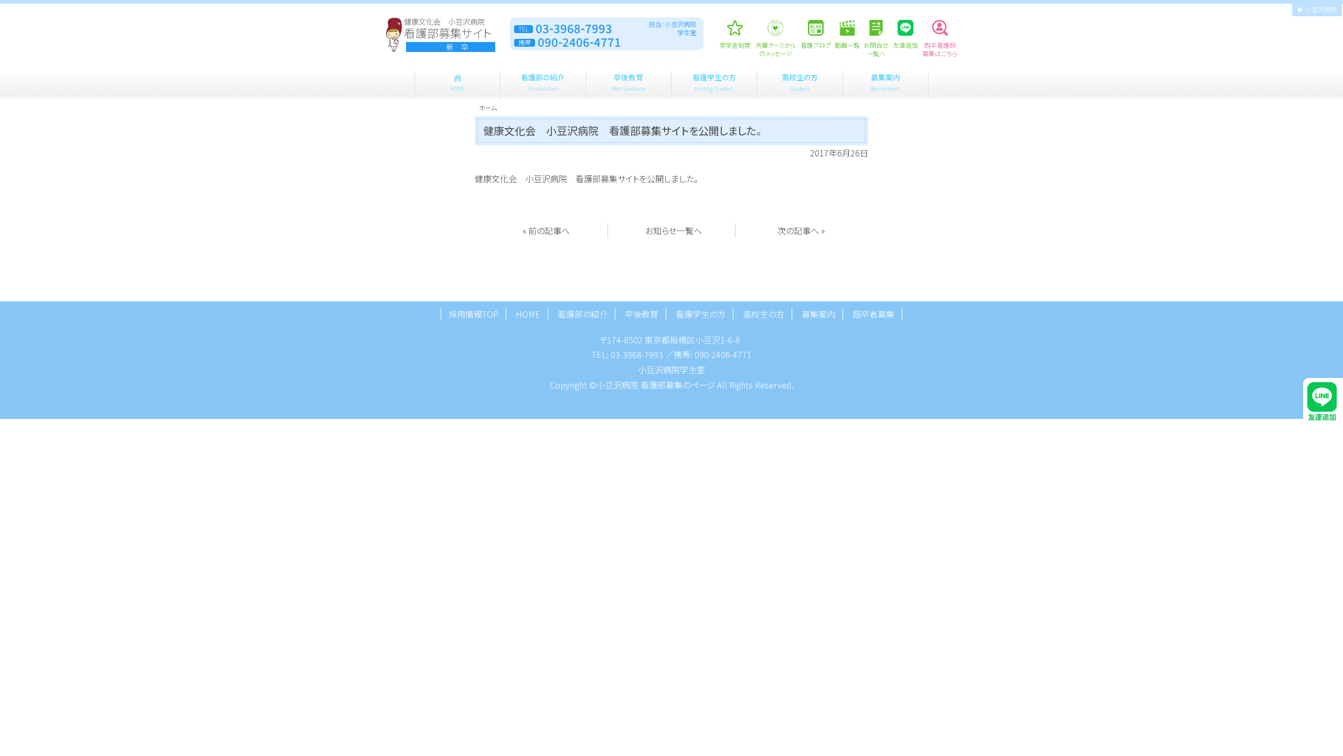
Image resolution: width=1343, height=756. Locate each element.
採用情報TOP (473, 314)
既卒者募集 (873, 314)
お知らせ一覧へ (673, 230)
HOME (528, 314)
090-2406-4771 (723, 354)
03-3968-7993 (637, 354)
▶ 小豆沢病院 (1317, 9)
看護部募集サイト (448, 34)
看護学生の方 (714, 82)
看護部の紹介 (542, 82)
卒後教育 (628, 82)
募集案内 (885, 82)
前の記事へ (549, 230)
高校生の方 (800, 82)
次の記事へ (798, 230)
